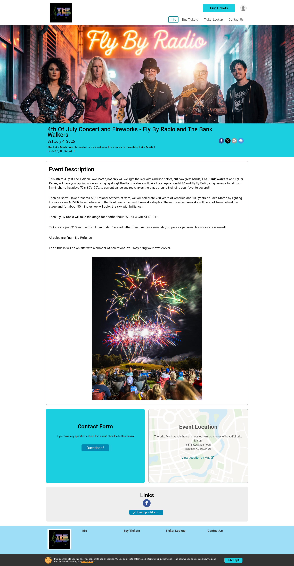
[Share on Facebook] (221, 141)
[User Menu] (243, 8)
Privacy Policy (87, 561)
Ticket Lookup (213, 19)
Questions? (95, 448)
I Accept (233, 560)
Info (173, 19)
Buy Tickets (219, 8)
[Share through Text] (241, 141)
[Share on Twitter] (228, 141)
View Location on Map (196, 457)
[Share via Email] (234, 141)
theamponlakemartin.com (150, 512)
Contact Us (236, 19)
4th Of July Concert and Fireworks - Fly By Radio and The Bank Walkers (129, 132)
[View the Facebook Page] (147, 503)
